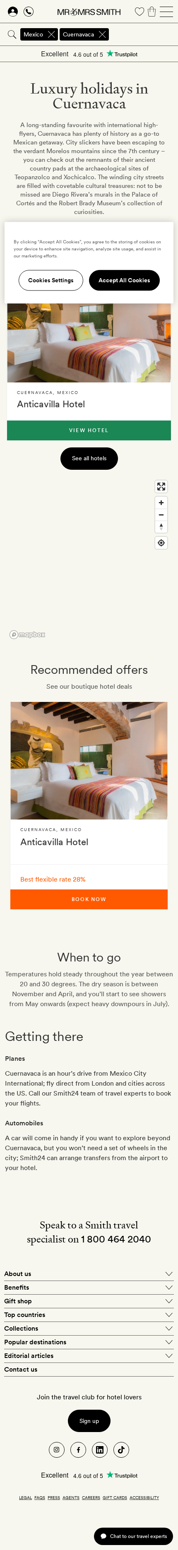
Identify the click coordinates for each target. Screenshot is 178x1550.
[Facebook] (78, 1450)
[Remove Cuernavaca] (102, 34)
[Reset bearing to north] (161, 527)
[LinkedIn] (100, 1450)
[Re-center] (161, 543)
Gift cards (115, 1497)
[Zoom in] (161, 503)
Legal (25, 1497)
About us (17, 1274)
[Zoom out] (161, 515)
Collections (21, 1328)
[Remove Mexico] (51, 34)
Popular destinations (35, 1342)
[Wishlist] (139, 11)
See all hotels (89, 458)
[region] (89, 559)
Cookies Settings (51, 280)
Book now (89, 899)
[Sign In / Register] (13, 11)
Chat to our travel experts (138, 1536)
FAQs (39, 1497)
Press (54, 1497)
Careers (91, 1497)
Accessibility (144, 1497)
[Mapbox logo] (27, 634)
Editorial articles (28, 1356)
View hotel (89, 430)
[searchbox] (144, 34)
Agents (71, 1497)
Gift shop (18, 1301)
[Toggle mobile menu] (166, 11)
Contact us (20, 1369)
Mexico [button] (33, 34)
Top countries (24, 1315)
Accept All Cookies (124, 280)
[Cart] (152, 11)
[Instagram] (57, 1450)
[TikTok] (121, 1450)
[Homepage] (89, 12)
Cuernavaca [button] (78, 34)
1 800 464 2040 (116, 1239)
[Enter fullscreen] (161, 487)
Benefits (16, 1287)
